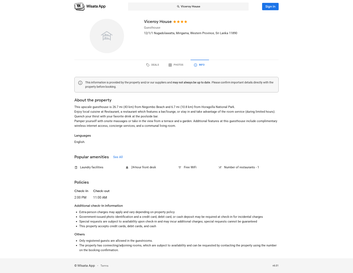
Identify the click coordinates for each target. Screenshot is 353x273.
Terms (104, 265)
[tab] (153, 65)
